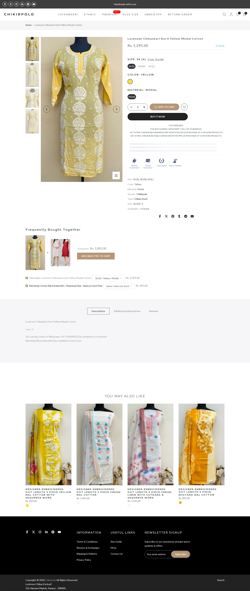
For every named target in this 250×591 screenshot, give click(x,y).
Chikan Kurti (140, 198)
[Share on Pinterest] (172, 216)
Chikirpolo (142, 194)
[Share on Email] (192, 216)
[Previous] (46, 109)
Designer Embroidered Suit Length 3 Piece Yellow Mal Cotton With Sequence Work (48, 493)
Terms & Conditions (87, 541)
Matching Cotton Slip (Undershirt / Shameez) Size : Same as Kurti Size (65, 285)
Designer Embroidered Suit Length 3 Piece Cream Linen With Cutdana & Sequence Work (150, 493)
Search (220, 580)
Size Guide (156, 59)
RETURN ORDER (180, 14)
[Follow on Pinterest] (28, 4)
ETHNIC (90, 14)
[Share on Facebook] (159, 216)
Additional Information (127, 311)
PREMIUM (110, 14)
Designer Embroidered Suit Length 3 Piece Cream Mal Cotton (99, 492)
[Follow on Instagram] (16, 4)
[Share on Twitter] (166, 216)
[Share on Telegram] (185, 216)
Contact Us (117, 553)
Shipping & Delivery (87, 553)
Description (98, 311)
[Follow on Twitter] (10, 4)
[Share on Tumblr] (179, 216)
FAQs (113, 547)
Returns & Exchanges (88, 547)
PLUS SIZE (131, 14)
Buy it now (157, 116)
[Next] (116, 109)
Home (28, 25)
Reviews (153, 311)
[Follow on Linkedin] (22, 4)
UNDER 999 (153, 14)
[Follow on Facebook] (5, 4)
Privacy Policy (84, 559)
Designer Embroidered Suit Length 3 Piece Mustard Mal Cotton (198, 492)
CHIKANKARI (68, 14)
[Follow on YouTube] (33, 4)
